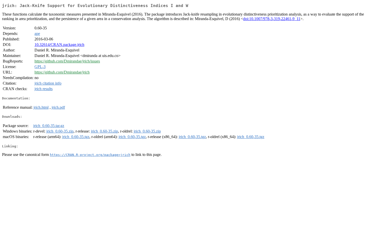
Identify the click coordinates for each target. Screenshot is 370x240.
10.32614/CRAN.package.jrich (59, 44)
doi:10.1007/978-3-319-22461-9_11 (271, 19)
